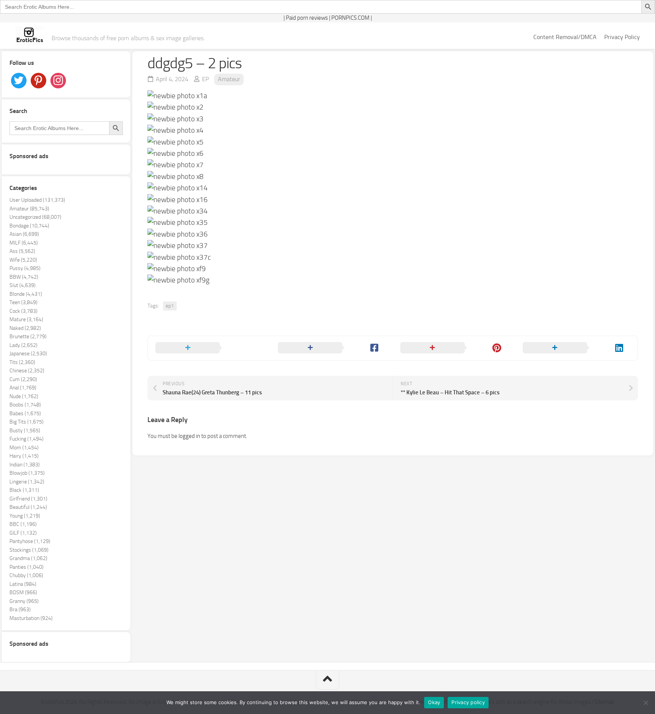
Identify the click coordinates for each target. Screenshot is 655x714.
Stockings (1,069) (29, 550)
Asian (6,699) (24, 234)
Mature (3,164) (26, 319)
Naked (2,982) (25, 328)
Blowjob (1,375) (27, 473)
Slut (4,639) (22, 285)
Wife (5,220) (23, 260)
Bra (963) (20, 609)
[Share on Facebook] (331, 348)
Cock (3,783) (23, 311)
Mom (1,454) (24, 447)
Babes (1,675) (25, 413)
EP (205, 79)
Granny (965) (24, 601)
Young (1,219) (24, 516)
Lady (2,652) (23, 345)
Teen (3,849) (23, 302)
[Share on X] (209, 348)
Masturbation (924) (31, 618)
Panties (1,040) (26, 567)
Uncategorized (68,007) (35, 217)
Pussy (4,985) (25, 268)
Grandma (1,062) (28, 558)
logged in (189, 436)
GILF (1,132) (23, 533)
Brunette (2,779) (28, 336)
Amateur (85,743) (29, 209)
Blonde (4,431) (25, 294)
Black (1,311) (24, 490)
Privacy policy (468, 702)
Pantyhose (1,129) (29, 541)
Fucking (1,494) (26, 439)
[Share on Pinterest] (454, 348)
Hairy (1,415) (24, 456)
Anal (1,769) (22, 387)
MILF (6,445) (23, 243)
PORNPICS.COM (350, 17)
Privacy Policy (622, 37)
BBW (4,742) (23, 277)
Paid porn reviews (307, 17)
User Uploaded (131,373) (37, 200)
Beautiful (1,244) (28, 507)
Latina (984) (22, 584)
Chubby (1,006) (26, 575)
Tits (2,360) (22, 362)
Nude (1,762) (23, 396)
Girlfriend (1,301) (28, 499)
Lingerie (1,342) (26, 482)
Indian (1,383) (24, 464)
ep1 (170, 306)
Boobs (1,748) (25, 405)
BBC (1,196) (23, 524)
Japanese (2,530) (28, 353)
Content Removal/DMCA (565, 37)
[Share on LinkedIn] (576, 348)
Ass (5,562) (22, 251)
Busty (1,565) (24, 430)
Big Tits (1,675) (26, 422)
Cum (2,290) (23, 379)
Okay (434, 702)
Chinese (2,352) (26, 370)
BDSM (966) (23, 592)
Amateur (229, 79)
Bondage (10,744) (29, 226)
